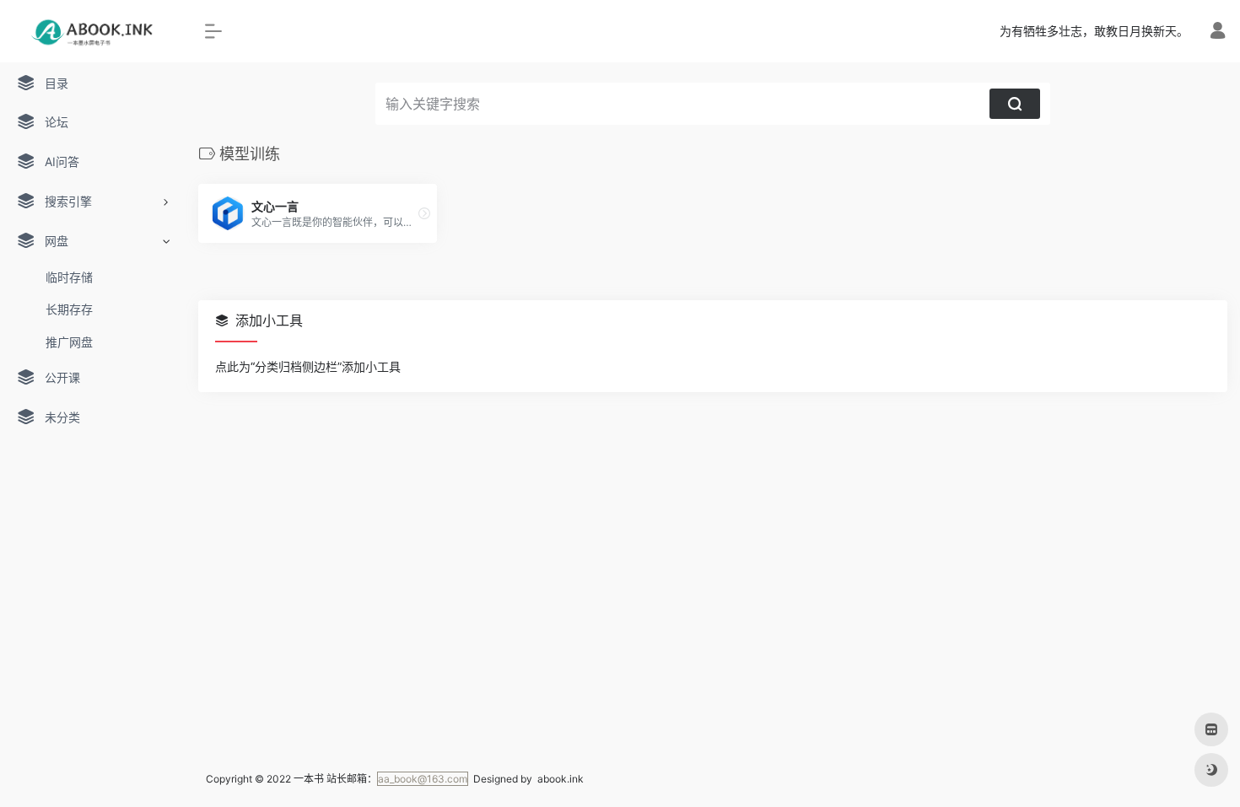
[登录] (1218, 32)
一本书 (309, 778)
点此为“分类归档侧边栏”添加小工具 (308, 366)
